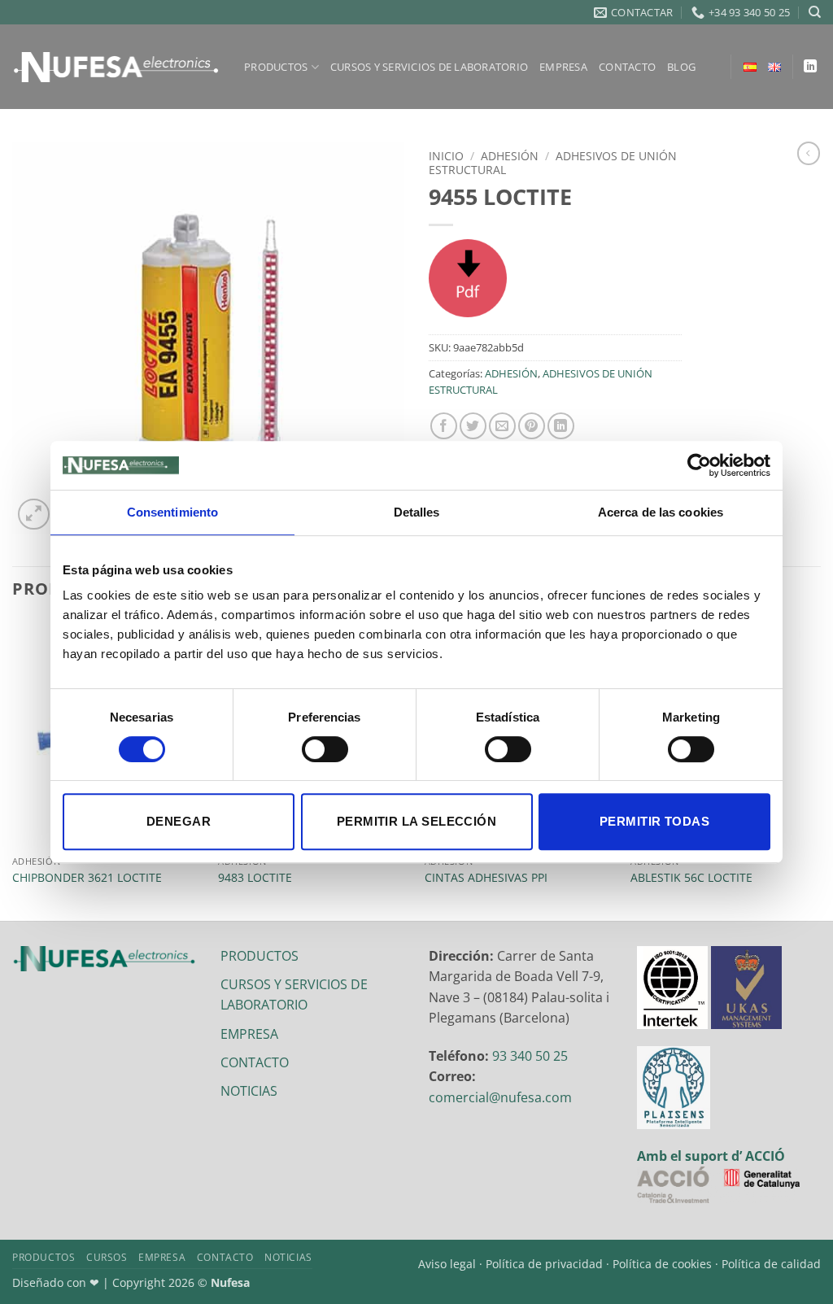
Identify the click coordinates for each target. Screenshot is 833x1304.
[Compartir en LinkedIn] (560, 425)
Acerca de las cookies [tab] (660, 512)
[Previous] (13, 767)
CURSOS (107, 1257)
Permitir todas (654, 821)
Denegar (178, 821)
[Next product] (808, 153)
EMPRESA (563, 66)
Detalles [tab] (417, 512)
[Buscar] (815, 12)
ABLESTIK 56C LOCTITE (691, 877)
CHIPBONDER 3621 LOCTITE (87, 877)
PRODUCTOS (275, 66)
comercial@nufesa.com (500, 1097)
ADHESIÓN (510, 156)
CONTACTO (627, 66)
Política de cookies (662, 1263)
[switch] (325, 749)
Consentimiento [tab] (172, 512)
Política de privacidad (544, 1263)
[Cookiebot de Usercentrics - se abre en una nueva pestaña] (699, 465)
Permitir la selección (416, 821)
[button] (34, 514)
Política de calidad (771, 1263)
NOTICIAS (248, 1091)
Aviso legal (447, 1263)
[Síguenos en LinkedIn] (810, 66)
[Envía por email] (502, 425)
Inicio (446, 156)
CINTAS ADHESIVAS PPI (486, 877)
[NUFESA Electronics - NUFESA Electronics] (116, 66)
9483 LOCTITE (255, 877)
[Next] (820, 767)
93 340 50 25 (530, 1056)
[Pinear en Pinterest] (531, 425)
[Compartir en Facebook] (443, 425)
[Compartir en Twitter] (473, 425)
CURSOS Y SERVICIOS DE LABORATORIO (429, 66)
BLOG (681, 66)
